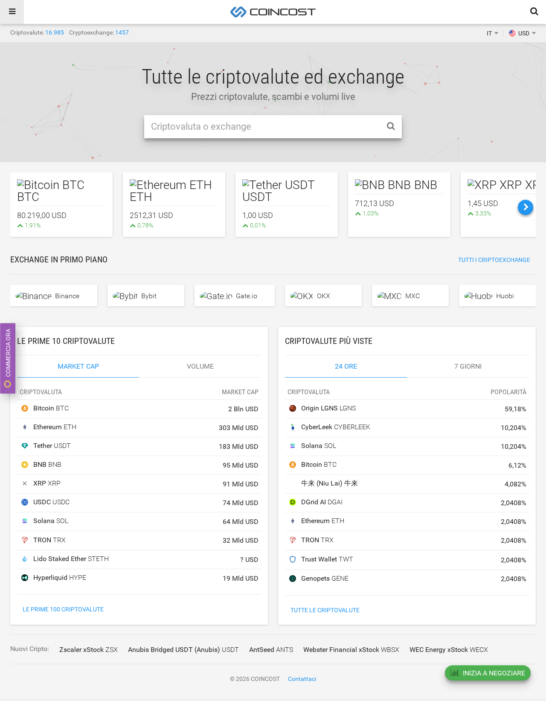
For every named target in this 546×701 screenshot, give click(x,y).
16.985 (54, 32)
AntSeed (271, 650)
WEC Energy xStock (449, 650)
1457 (122, 32)
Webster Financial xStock (351, 650)
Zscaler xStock (88, 650)
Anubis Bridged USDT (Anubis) (183, 650)
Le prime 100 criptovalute (63, 609)
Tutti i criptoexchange (494, 259)
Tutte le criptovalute (325, 610)
